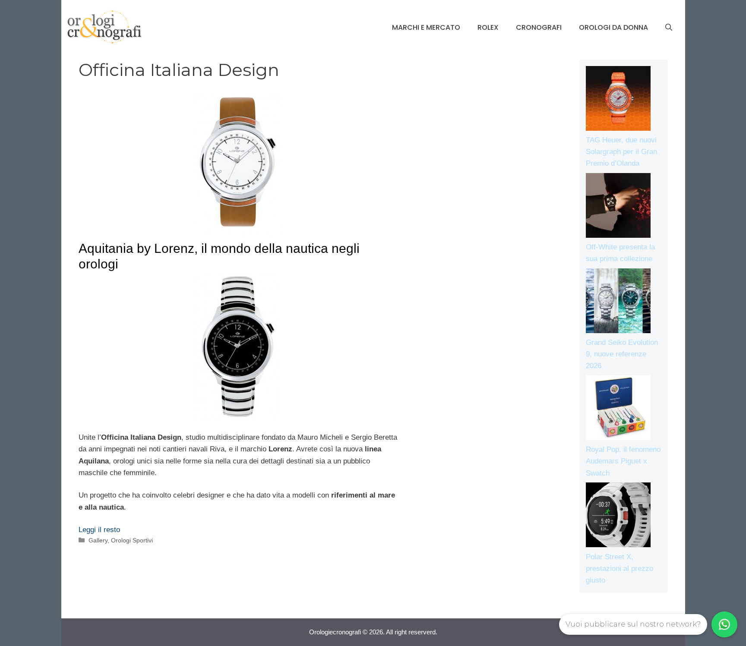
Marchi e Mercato (426, 27)
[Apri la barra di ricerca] (669, 27)
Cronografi (539, 27)
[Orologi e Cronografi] (104, 27)
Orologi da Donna (613, 27)
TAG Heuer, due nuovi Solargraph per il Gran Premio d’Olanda (621, 151)
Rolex (488, 27)
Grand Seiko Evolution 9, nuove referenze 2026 (622, 354)
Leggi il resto (99, 530)
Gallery (98, 540)
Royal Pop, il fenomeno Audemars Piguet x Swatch (623, 461)
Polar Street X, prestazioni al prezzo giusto (619, 568)
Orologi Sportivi (132, 540)
